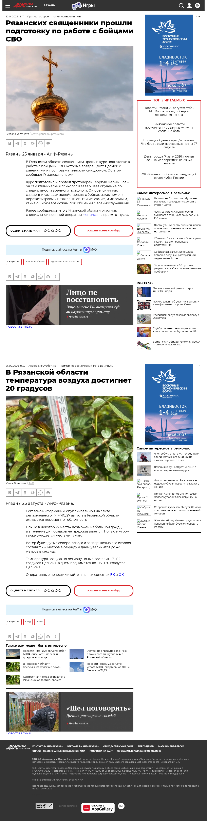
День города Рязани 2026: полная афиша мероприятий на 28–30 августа (169, 160)
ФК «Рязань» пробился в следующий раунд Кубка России (169, 176)
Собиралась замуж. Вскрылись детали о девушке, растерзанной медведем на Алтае (175, 255)
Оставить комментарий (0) (103, 230)
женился (90, 215)
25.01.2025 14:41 (15, 16)
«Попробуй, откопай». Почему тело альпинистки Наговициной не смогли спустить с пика (176, 457)
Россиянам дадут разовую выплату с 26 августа (176, 316)
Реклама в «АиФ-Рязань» (83, 746)
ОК (121, 575)
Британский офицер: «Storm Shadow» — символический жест (176, 343)
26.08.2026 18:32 (15, 365)
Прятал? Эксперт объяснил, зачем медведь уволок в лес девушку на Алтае (175, 497)
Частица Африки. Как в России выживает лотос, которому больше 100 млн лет (176, 215)
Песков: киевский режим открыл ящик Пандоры (173, 290)
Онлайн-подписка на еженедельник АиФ (58, 751)
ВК (112, 575)
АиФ (31, 483)
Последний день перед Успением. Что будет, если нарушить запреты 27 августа (169, 144)
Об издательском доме (118, 746)
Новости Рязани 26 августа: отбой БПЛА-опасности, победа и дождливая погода (169, 111)
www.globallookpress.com (47, 133)
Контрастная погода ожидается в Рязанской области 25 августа (44, 678)
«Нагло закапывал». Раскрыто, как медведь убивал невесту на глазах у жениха (176, 483)
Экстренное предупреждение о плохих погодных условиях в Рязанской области (107, 654)
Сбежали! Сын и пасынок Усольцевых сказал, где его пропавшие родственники (177, 241)
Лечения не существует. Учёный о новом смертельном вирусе (175, 468)
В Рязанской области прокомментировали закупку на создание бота (169, 127)
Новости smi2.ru (19, 326)
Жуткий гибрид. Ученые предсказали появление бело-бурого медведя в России (177, 523)
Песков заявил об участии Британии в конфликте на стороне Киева (176, 303)
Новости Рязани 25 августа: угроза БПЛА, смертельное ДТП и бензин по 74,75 (108, 667)
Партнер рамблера (67, 806)
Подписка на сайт (101, 751)
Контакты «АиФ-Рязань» (47, 746)
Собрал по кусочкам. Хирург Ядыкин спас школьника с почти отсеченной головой (177, 510)
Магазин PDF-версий (171, 746)
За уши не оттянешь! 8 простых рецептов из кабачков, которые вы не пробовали (177, 268)
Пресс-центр (146, 746)
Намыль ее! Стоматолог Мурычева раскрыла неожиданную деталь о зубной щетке (175, 201)
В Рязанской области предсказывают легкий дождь (42, 665)
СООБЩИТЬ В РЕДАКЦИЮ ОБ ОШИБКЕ (139, 751)
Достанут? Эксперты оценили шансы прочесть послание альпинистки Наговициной (177, 228)
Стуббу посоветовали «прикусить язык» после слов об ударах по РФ (174, 330)
